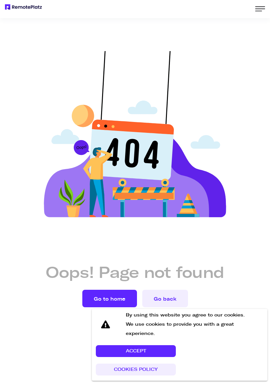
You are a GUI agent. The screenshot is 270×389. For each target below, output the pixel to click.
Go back (165, 299)
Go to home (109, 299)
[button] (136, 351)
